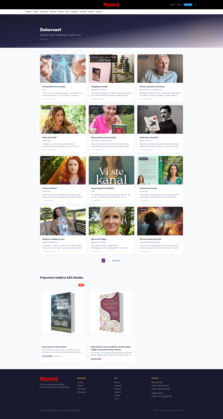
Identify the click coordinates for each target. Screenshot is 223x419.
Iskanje (117, 395)
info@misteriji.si (157, 393)
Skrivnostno (44, 12)
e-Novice (172, 4)
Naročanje (188, 4)
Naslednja (116, 260)
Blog (67, 12)
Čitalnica (91, 12)
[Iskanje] (195, 4)
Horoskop (83, 12)
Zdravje (35, 12)
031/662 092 (167, 396)
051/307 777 (156, 396)
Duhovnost (53, 12)
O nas (116, 399)
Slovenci (61, 12)
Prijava (179, 4)
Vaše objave (74, 12)
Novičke (28, 12)
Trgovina (99, 12)
